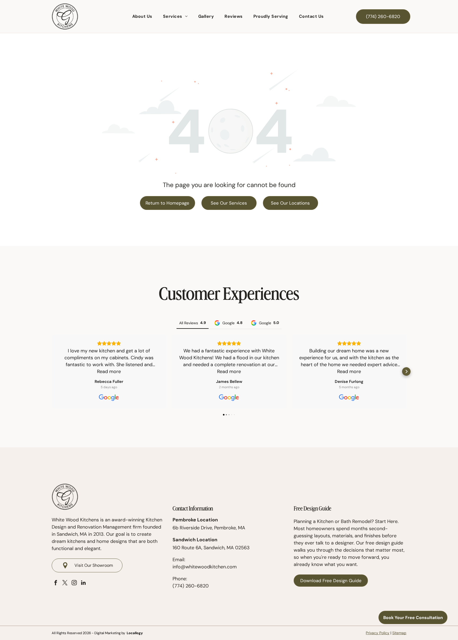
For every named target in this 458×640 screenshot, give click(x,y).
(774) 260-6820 (191, 586)
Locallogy (135, 633)
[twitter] (65, 583)
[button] (51, 371)
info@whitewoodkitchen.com (205, 567)
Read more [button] (109, 371)
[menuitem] (142, 16)
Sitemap (399, 632)
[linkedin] (83, 583)
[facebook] (56, 583)
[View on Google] (109, 397)
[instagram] (74, 583)
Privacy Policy (377, 632)
